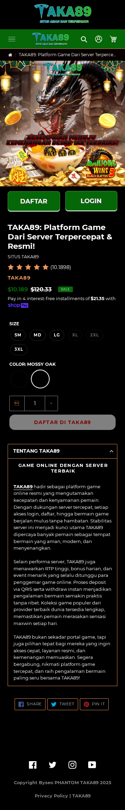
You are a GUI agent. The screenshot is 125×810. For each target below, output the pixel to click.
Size (14, 323)
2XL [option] (94, 335)
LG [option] (57, 335)
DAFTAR (33, 200)
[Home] (10, 55)
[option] (19, 379)
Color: (32, 364)
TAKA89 (23, 486)
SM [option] (18, 335)
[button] (12, 39)
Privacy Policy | (53, 795)
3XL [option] (19, 349)
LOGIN (91, 200)
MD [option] (37, 335)
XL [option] (75, 335)
